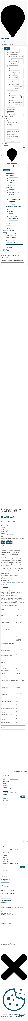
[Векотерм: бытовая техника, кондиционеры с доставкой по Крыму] (5, 3)
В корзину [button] (23, 796)
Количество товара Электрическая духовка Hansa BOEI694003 (12, 539)
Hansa (6, 584)
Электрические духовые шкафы (15, 582)
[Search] (21, 97)
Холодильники (4, 896)
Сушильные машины (6, 900)
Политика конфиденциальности (9, 918)
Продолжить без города (7, 947)
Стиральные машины (6, 898)
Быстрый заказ (9, 542)
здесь (17, 1016)
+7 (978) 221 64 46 (5, 880)
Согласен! (21, 1016)
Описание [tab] (5, 587)
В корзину (3, 542)
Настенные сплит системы (7, 893)
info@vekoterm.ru (5, 882)
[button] (8, 546)
